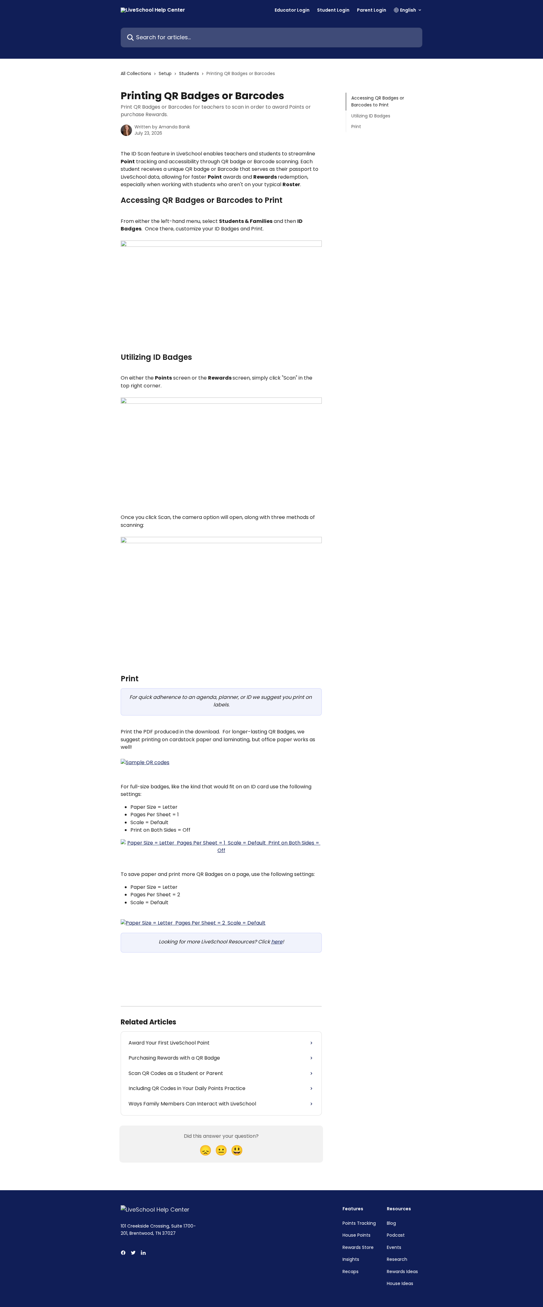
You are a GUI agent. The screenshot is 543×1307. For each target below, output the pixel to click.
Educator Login (292, 10)
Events (394, 1247)
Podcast (396, 1235)
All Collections (136, 73)
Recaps (351, 1271)
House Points (356, 1235)
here (276, 941)
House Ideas (400, 1283)
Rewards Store (358, 1247)
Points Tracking (359, 1223)
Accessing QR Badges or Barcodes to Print (377, 101)
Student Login (333, 10)
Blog (391, 1223)
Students (189, 73)
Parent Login (371, 10)
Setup (165, 73)
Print (356, 126)
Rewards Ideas (402, 1271)
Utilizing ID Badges (370, 116)
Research (397, 1259)
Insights (351, 1259)
